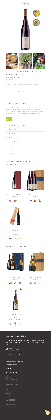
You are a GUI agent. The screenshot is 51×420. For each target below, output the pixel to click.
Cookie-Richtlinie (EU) (11, 404)
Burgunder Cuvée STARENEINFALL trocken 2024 (15, 316)
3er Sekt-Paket (15, 277)
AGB (7, 400)
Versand (35, 84)
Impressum (8, 393)
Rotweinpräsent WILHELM (15, 194)
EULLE (7, 402)
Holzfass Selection (35, 194)
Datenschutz (8, 398)
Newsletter (8, 406)
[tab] (25, 98)
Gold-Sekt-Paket (35, 277)
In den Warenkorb (19, 91)
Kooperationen (9, 395)
